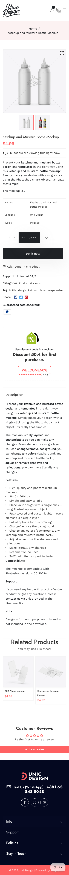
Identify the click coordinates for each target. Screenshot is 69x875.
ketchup (33, 290)
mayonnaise (55, 290)
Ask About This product (23, 266)
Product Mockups (30, 283)
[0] (52, 11)
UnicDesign (37, 214)
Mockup (35, 222)
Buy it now (32, 253)
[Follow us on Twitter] (21, 297)
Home (33, 28)
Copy (45, 374)
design (22, 290)
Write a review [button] (34, 749)
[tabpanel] (26, 122)
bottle (12, 290)
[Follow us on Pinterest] (26, 297)
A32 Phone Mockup (15, 691)
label (43, 290)
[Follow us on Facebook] (16, 297)
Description (14, 394)
